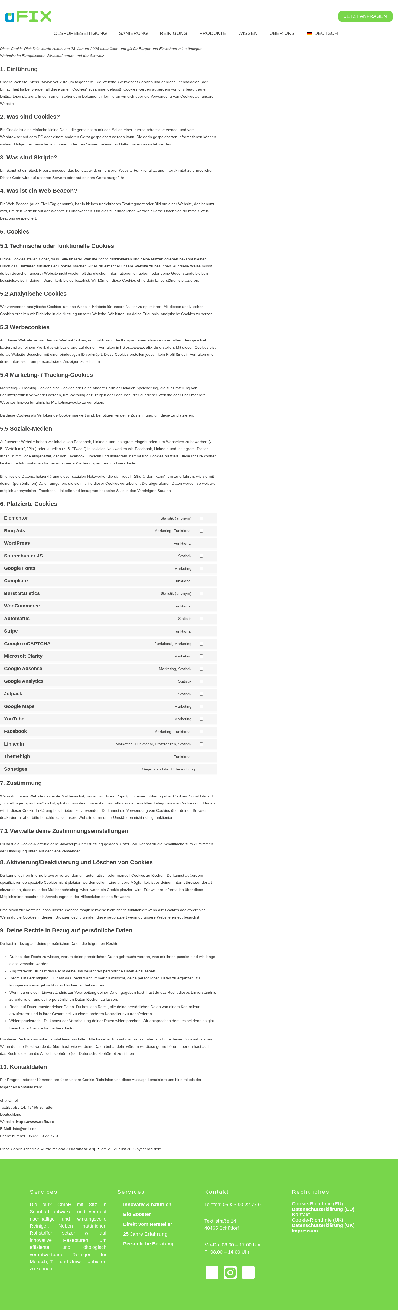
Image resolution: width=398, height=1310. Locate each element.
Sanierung (133, 33)
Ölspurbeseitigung (80, 33)
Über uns (282, 33)
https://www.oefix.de (48, 82)
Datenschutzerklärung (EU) (323, 1209)
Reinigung (173, 33)
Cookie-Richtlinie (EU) (317, 1203)
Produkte (212, 33)
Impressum (305, 1230)
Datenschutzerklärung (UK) (323, 1225)
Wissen (247, 33)
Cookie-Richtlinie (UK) (317, 1220)
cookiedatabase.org (76, 1149)
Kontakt (301, 1214)
